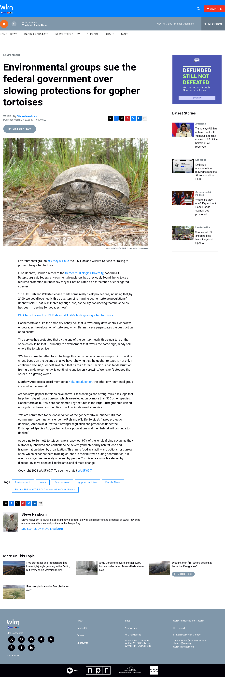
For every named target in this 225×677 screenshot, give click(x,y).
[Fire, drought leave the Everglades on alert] (14, 592)
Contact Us (82, 628)
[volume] (14, 24)
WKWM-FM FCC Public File (138, 646)
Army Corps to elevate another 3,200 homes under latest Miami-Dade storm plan (121, 566)
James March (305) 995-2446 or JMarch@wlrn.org (190, 642)
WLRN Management (183, 647)
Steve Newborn (27, 116)
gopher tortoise (87, 482)
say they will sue (58, 261)
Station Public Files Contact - (188, 635)
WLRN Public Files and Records (189, 621)
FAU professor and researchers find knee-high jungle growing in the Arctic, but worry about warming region (48, 566)
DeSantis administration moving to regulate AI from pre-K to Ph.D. (206, 172)
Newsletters (64, 34)
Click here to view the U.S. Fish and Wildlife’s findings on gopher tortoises (65, 315)
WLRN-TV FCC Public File (137, 640)
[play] (4, 24)
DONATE (216, 8)
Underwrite (82, 643)
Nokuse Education (80, 381)
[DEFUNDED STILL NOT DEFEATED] (197, 79)
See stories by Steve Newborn (42, 529)
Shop (127, 621)
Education (200, 159)
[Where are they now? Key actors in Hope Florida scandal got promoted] (183, 198)
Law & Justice (202, 227)
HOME (3, 34)
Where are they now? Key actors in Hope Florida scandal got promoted (206, 207)
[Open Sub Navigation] (19, 34)
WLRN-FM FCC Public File (137, 643)
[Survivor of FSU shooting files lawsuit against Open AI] (183, 233)
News (43, 482)
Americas (200, 123)
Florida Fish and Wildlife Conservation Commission (45, 489)
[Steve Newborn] (10, 522)
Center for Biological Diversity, (84, 273)
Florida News (113, 482)
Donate (80, 635)
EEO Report (179, 628)
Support (92, 34)
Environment (11, 54)
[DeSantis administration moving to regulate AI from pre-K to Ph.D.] (183, 166)
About (110, 34)
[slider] (19, 24)
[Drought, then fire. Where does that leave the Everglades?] (159, 568)
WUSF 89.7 (85, 470)
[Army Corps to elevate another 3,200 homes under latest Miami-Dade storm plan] (87, 568)
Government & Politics (203, 193)
